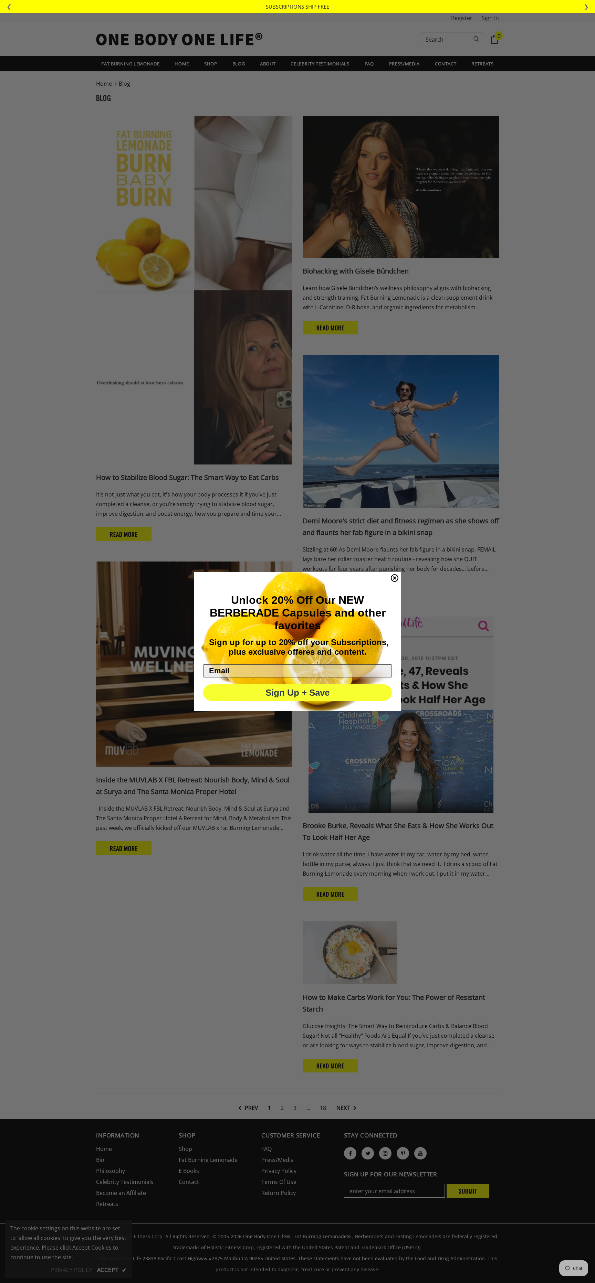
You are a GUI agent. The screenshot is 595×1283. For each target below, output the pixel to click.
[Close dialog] (394, 578)
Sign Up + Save (297, 692)
